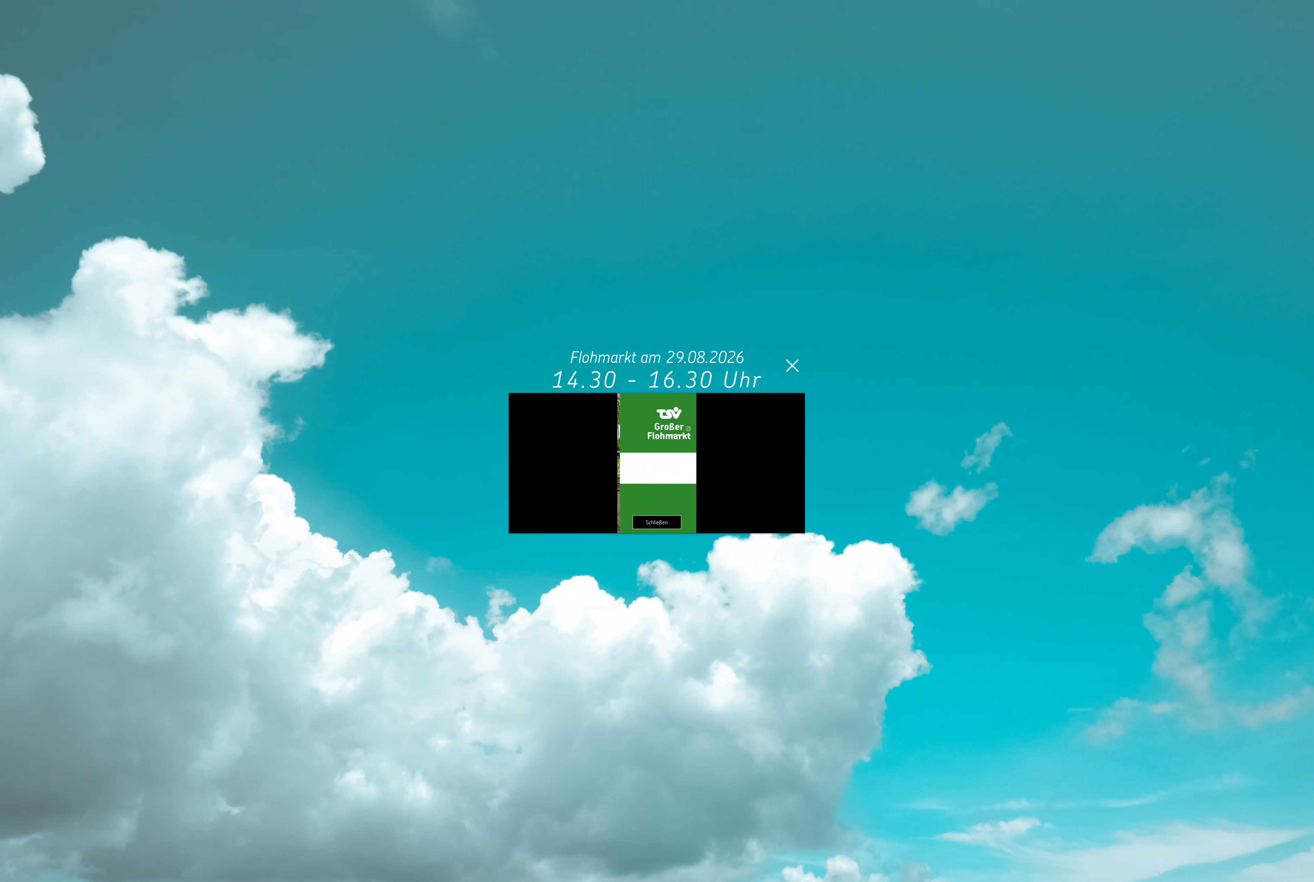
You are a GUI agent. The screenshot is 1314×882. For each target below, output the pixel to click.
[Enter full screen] (795, 523)
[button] (792, 365)
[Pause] (517, 523)
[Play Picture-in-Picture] (784, 523)
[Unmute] (529, 523)
